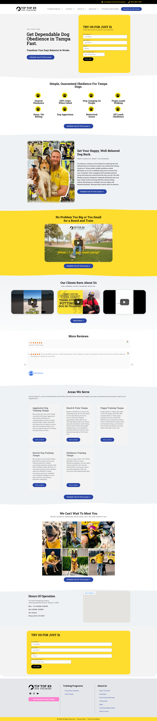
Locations (68, 9)
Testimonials (103, 701)
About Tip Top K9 (104, 691)
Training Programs (53, 9)
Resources (92, 9)
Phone (85, 46)
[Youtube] (37, 693)
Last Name (86, 40)
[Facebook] (30, 693)
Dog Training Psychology (106, 697)
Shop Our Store (104, 711)
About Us (80, 9)
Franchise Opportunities (110, 9)
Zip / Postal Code (88, 52)
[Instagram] (34, 693)
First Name (86, 34)
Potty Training (69, 694)
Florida (33, 29)
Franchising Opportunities (107, 708)
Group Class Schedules (72, 691)
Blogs (101, 704)
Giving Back (102, 694)
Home (28, 29)
